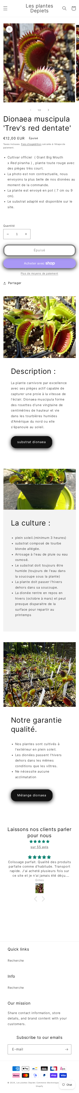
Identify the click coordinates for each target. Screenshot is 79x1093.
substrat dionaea (31, 442)
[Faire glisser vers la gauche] (30, 110)
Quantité (9, 225)
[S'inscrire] (66, 1049)
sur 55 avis (39, 847)
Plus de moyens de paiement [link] (39, 273)
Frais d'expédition (31, 144)
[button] (5, 8)
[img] (39, 841)
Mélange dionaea (31, 795)
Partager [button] (14, 283)
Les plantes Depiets (26, 1083)
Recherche (16, 960)
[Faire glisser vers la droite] (48, 110)
